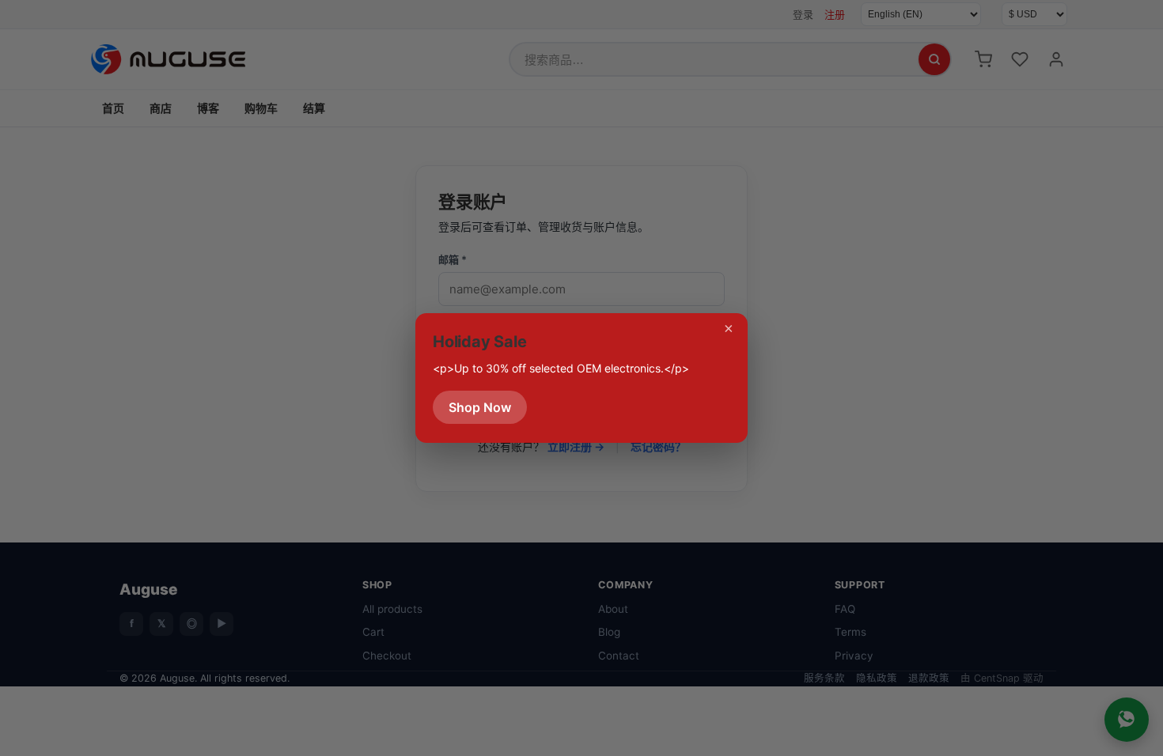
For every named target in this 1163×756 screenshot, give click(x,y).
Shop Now (480, 407)
